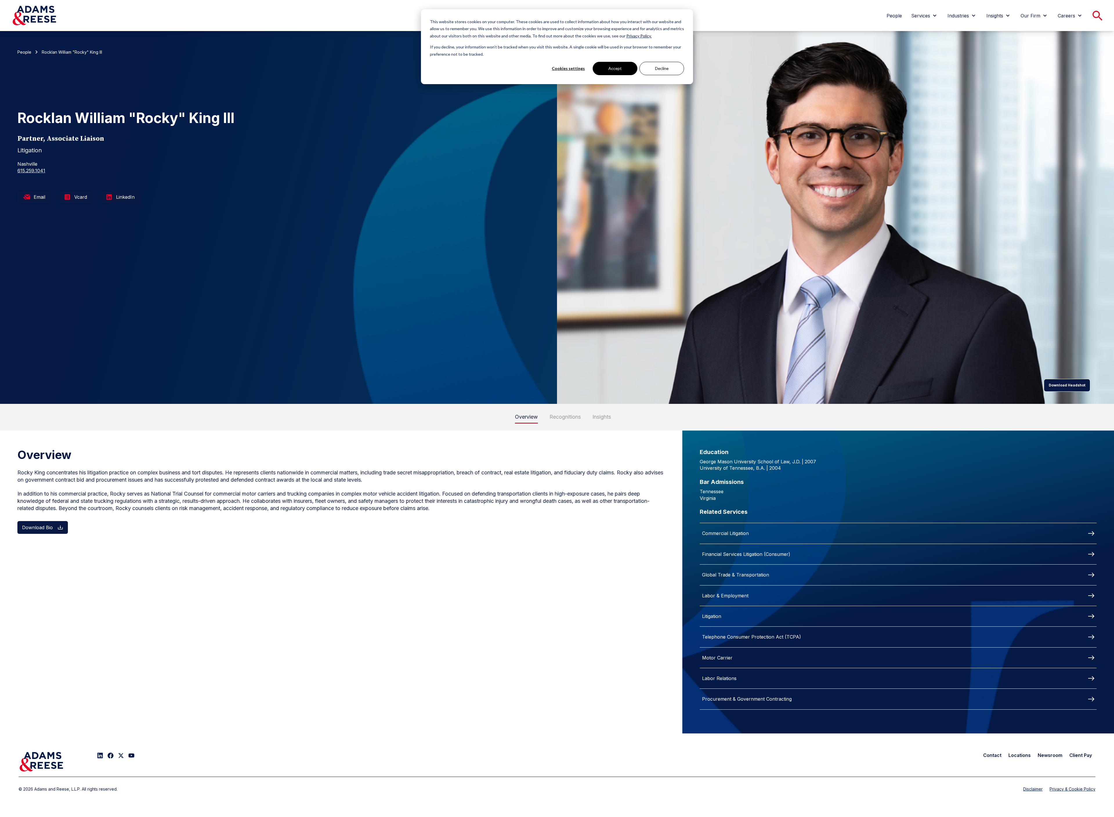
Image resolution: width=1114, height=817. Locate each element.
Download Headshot (1067, 385)
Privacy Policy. (639, 35)
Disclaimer (1033, 789)
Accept (615, 68)
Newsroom (1050, 755)
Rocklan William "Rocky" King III (72, 52)
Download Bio (37, 527)
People (24, 52)
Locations (1019, 755)
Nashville (27, 164)
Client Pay (1080, 755)
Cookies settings (568, 68)
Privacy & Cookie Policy (1072, 789)
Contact (992, 755)
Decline (662, 68)
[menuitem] (894, 15)
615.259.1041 (31, 170)
